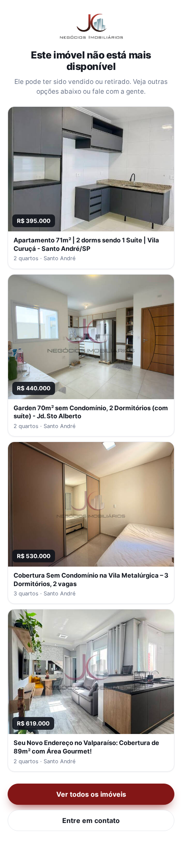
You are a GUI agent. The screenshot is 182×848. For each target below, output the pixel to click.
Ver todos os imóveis (91, 794)
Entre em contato (91, 820)
